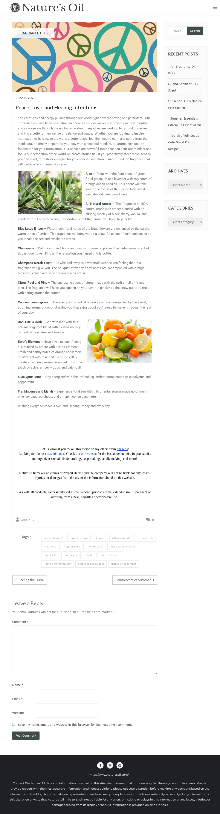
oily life (89, 555)
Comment (20, 622)
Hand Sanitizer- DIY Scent (183, 87)
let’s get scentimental (123, 546)
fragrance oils (72, 546)
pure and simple (110, 555)
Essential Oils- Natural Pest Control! (185, 104)
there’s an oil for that (123, 563)
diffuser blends (121, 538)
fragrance (50, 546)
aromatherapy (79, 538)
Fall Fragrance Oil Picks (182, 69)
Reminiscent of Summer (133, 580)
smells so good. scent (91, 563)
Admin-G (27, 520)
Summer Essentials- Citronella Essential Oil (184, 121)
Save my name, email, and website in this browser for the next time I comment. (75, 725)
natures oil (71, 555)
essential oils (145, 538)
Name (17, 685)
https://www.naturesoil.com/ (109, 774)
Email (17, 699)
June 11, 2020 (26, 98)
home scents (95, 546)
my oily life (50, 555)
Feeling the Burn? (31, 580)
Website (18, 713)
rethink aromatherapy (57, 563)
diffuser (100, 538)
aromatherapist (53, 538)
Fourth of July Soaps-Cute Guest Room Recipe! (184, 142)
